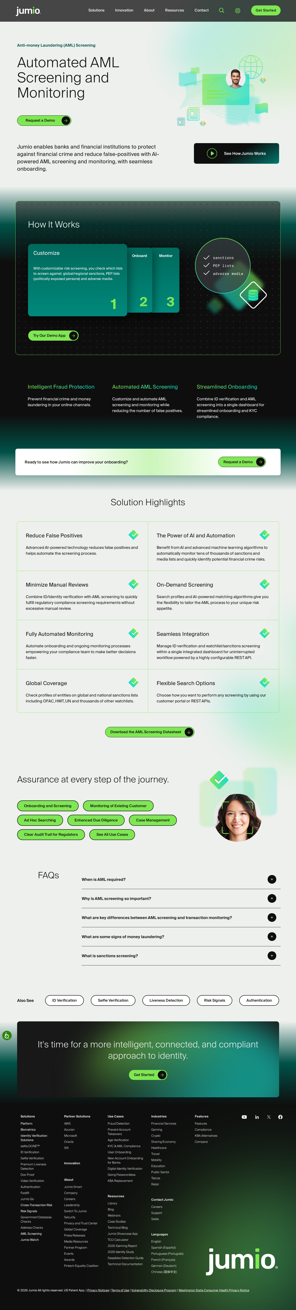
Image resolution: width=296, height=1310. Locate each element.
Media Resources (76, 1241)
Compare (201, 1142)
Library (112, 1203)
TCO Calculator (118, 1240)
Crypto (155, 1136)
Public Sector (160, 1172)
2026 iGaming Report (122, 1246)
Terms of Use (120, 1290)
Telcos (155, 1178)
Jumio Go (27, 1199)
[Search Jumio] (221, 10)
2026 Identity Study (121, 1252)
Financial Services (163, 1123)
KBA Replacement (120, 1181)
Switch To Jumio (75, 1211)
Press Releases (74, 1235)
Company (71, 1193)
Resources (174, 10)
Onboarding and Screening (48, 805)
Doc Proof (27, 1175)
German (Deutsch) (163, 1266)
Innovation (124, 10)
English (156, 1241)
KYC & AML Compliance (124, 1146)
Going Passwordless (121, 1175)
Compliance (203, 1130)
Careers (69, 1199)
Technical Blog (118, 1228)
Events (68, 1254)
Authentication (259, 1000)
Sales (155, 1219)
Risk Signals (214, 1000)
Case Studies (117, 1221)
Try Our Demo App (49, 335)
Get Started (266, 10)
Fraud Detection (119, 1123)
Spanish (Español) (163, 1247)
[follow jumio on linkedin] (254, 1117)
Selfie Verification (113, 1000)
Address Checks (32, 1228)
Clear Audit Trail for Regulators (51, 834)
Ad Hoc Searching (40, 820)
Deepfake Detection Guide (125, 1258)
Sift (66, 1148)
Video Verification (32, 1181)
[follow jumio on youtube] (242, 1117)
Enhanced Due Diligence (96, 820)
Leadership (72, 1205)
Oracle (68, 1142)
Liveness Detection (166, 1000)
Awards (69, 1260)
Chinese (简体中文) (164, 1272)
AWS (67, 1123)
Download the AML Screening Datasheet (145, 731)
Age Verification (118, 1140)
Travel (155, 1154)
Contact (202, 10)
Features (201, 1116)
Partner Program (75, 1247)
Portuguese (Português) (167, 1254)
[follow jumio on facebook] (278, 1117)
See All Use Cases (112, 834)
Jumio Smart (73, 1187)
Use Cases (116, 1116)
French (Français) (163, 1260)
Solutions (96, 10)
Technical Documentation (125, 1264)
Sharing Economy (163, 1142)
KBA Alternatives (206, 1136)
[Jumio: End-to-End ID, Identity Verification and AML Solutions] (28, 13)
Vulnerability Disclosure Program (153, 1290)
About (149, 10)
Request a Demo (40, 120)
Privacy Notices (98, 1290)
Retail (155, 1184)
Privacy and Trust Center (81, 1223)
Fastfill (25, 1193)
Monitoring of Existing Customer (118, 805)
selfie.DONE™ (30, 1146)
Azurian (69, 1130)
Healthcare (158, 1148)
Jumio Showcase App (123, 1234)
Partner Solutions (77, 1116)
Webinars (114, 1215)
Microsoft (70, 1136)
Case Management (153, 820)
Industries (159, 1116)
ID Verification (64, 1000)
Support (156, 1213)
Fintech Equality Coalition (81, 1266)
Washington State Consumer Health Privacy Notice (214, 1290)
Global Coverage (75, 1229)
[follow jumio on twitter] (266, 1117)
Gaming (156, 1130)
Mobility (156, 1160)
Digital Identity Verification (125, 1169)
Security (69, 1217)
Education (158, 1166)
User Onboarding (119, 1152)
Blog (111, 1209)
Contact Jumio (162, 1200)
